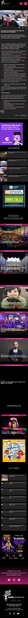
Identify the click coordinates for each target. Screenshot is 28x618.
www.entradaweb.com (18, 54)
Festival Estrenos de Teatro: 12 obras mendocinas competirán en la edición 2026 (17, 176)
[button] (19, 27)
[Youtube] (19, 580)
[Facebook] (9, 580)
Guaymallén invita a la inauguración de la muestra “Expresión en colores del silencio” (17, 168)
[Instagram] (14, 580)
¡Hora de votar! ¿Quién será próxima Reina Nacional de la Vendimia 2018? (16, 526)
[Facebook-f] (10, 613)
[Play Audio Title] (21, 3)
